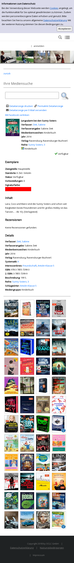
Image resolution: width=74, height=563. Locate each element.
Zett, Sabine (39, 124)
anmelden (39, 46)
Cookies (54, 8)
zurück (6, 73)
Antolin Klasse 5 (46, 265)
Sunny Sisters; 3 (36, 144)
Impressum (39, 555)
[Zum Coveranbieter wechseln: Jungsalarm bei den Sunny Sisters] (13, 127)
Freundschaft (30, 265)
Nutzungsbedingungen (52, 547)
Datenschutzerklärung (55, 20)
